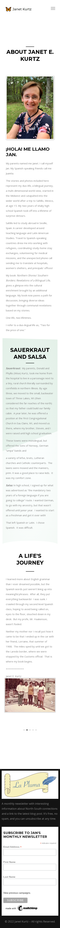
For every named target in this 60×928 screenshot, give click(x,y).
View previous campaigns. (17, 892)
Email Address (12, 846)
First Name (9, 862)
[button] (8, 702)
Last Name (9, 876)
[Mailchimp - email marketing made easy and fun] (21, 907)
